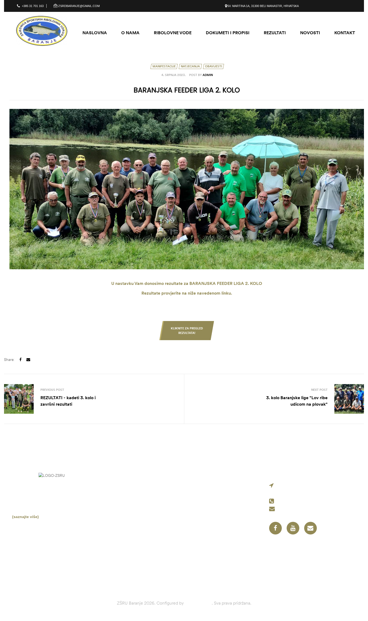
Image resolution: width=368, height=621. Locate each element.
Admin (208, 75)
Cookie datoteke (208, 528)
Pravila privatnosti (210, 520)
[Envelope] (310, 528)
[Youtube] (293, 528)
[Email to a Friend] (28, 359)
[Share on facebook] (20, 359)
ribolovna (53, 496)
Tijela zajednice (207, 494)
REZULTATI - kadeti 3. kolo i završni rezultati (92, 399)
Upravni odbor (206, 502)
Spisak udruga (206, 485)
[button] (186, 330)
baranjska (34, 503)
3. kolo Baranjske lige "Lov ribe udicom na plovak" (275, 399)
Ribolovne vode (207, 511)
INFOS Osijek (198, 603)
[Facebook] (275, 528)
